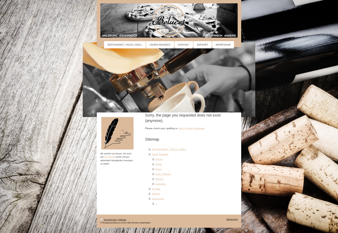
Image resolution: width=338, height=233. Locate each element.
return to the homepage (191, 128)
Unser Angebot (160, 154)
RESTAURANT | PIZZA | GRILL (169, 149)
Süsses (159, 179)
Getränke (160, 183)
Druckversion (110, 220)
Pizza (158, 169)
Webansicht (232, 219)
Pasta (158, 164)
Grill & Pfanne (163, 174)
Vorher (159, 159)
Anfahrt (156, 193)
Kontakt (156, 188)
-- (156, 203)
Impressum (158, 198)
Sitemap (122, 220)
